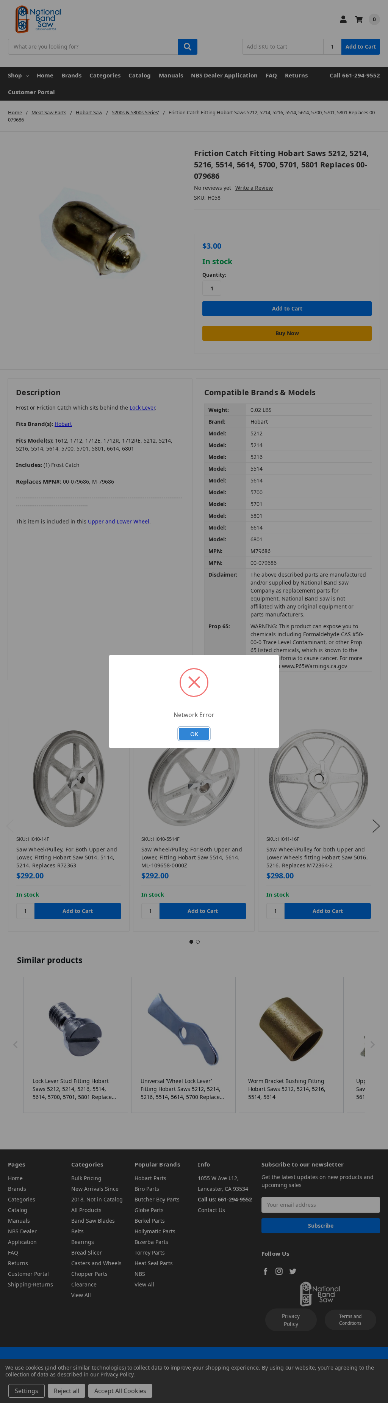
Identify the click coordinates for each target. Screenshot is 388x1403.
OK (194, 734)
